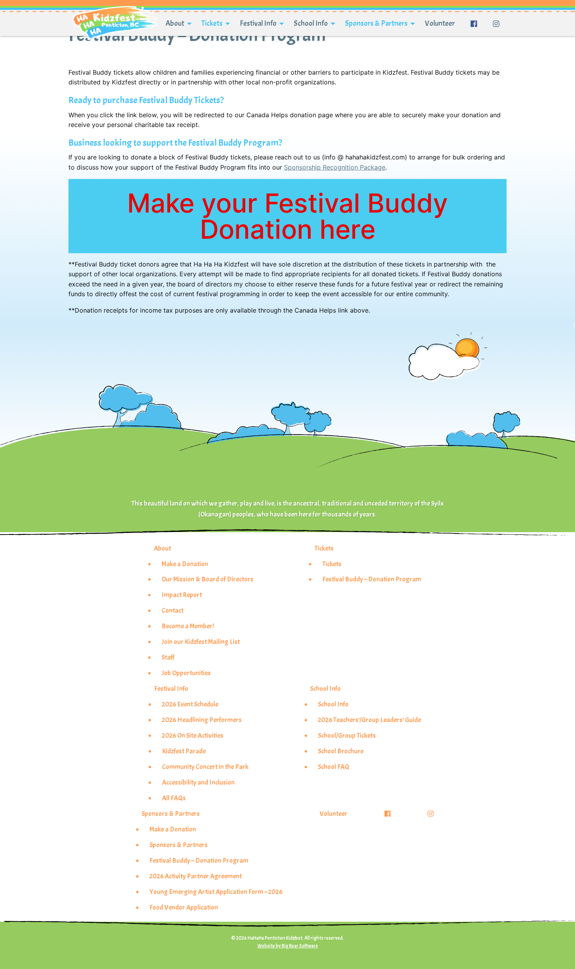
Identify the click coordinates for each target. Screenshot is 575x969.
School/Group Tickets (347, 735)
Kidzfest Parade (184, 751)
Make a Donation (185, 564)
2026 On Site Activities (192, 735)
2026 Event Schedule (190, 704)
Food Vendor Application (183, 907)
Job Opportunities (186, 673)
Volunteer (440, 23)
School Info (311, 23)
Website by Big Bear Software (287, 946)
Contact (172, 610)
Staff (168, 657)
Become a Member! (188, 626)
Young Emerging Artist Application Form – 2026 (215, 891)
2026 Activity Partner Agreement (195, 876)
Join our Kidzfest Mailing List (201, 641)
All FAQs (174, 798)
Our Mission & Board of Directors (207, 579)
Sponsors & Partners (376, 23)
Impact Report (182, 594)
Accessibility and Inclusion (198, 782)
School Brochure (340, 751)
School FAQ (333, 766)
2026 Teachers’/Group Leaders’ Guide (369, 719)
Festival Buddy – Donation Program (371, 579)
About (174, 23)
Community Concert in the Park (205, 766)
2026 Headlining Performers (202, 719)
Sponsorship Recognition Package (334, 167)
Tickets (212, 23)
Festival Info (258, 23)
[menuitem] (176, 24)
